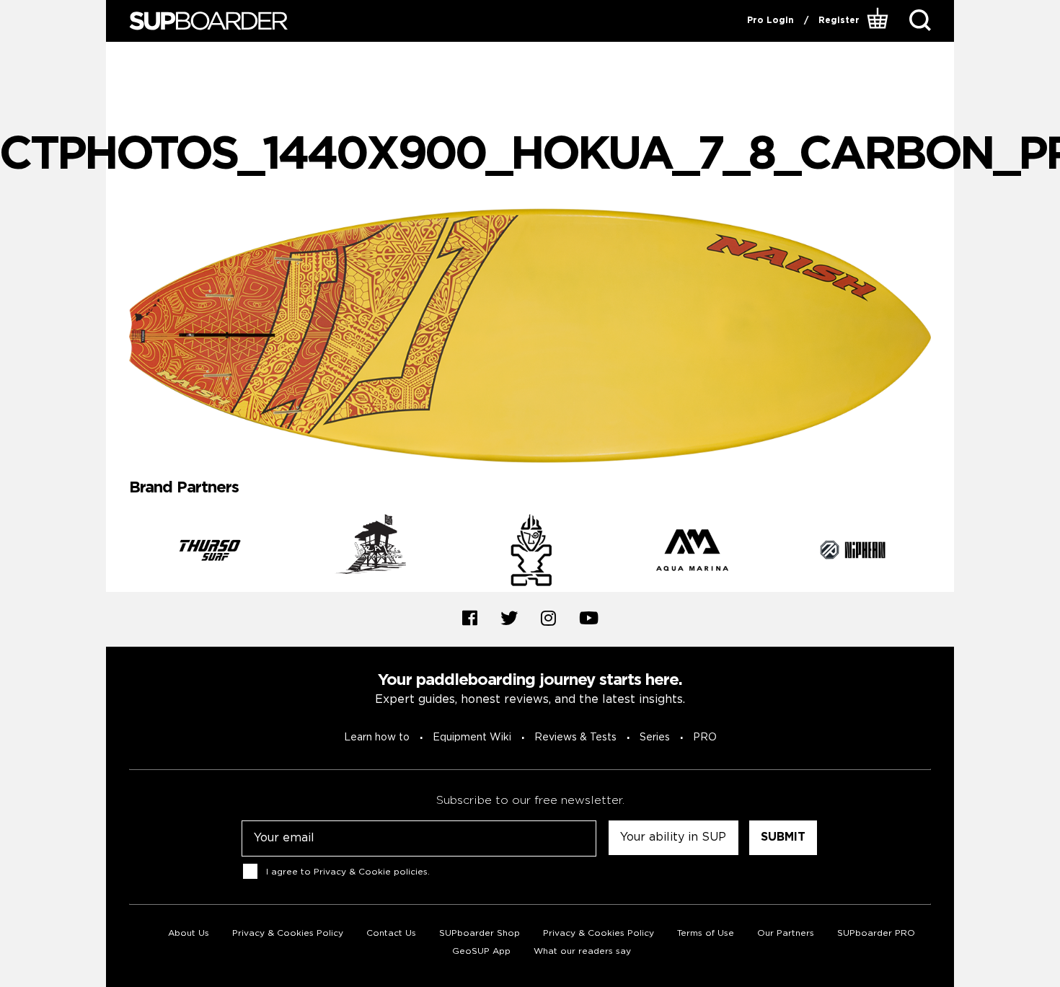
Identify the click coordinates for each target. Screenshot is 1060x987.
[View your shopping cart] (879, 21)
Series (655, 737)
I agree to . (348, 872)
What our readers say (582, 951)
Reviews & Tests (575, 737)
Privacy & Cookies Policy (287, 933)
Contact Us (391, 933)
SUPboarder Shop (479, 933)
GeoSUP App (481, 951)
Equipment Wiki (472, 737)
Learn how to (377, 737)
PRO (705, 737)
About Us (188, 933)
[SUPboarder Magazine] (208, 21)
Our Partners (785, 933)
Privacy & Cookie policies (371, 872)
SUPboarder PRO (876, 933)
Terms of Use (705, 933)
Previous (118, 553)
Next (942, 553)
